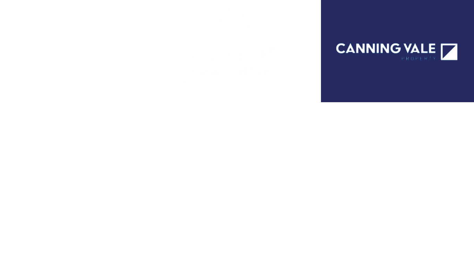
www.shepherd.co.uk (190, 135)
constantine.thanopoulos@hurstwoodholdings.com (72, 149)
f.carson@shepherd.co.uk (196, 127)
